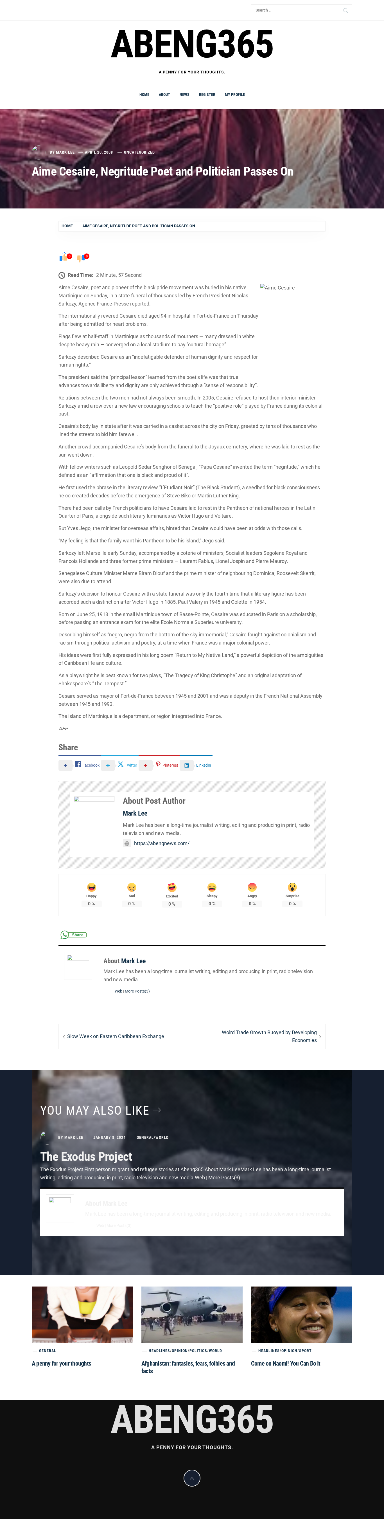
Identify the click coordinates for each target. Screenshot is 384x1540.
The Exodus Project (86, 1156)
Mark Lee (65, 152)
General (145, 1137)
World (162, 1137)
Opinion (180, 1350)
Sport (305, 1350)
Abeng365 (192, 44)
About (164, 94)
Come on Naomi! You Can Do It (285, 1363)
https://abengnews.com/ (161, 843)
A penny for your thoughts (61, 1363)
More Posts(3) (137, 991)
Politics (198, 1350)
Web (118, 991)
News (184, 94)
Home (144, 94)
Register (207, 94)
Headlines (159, 1350)
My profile (235, 94)
